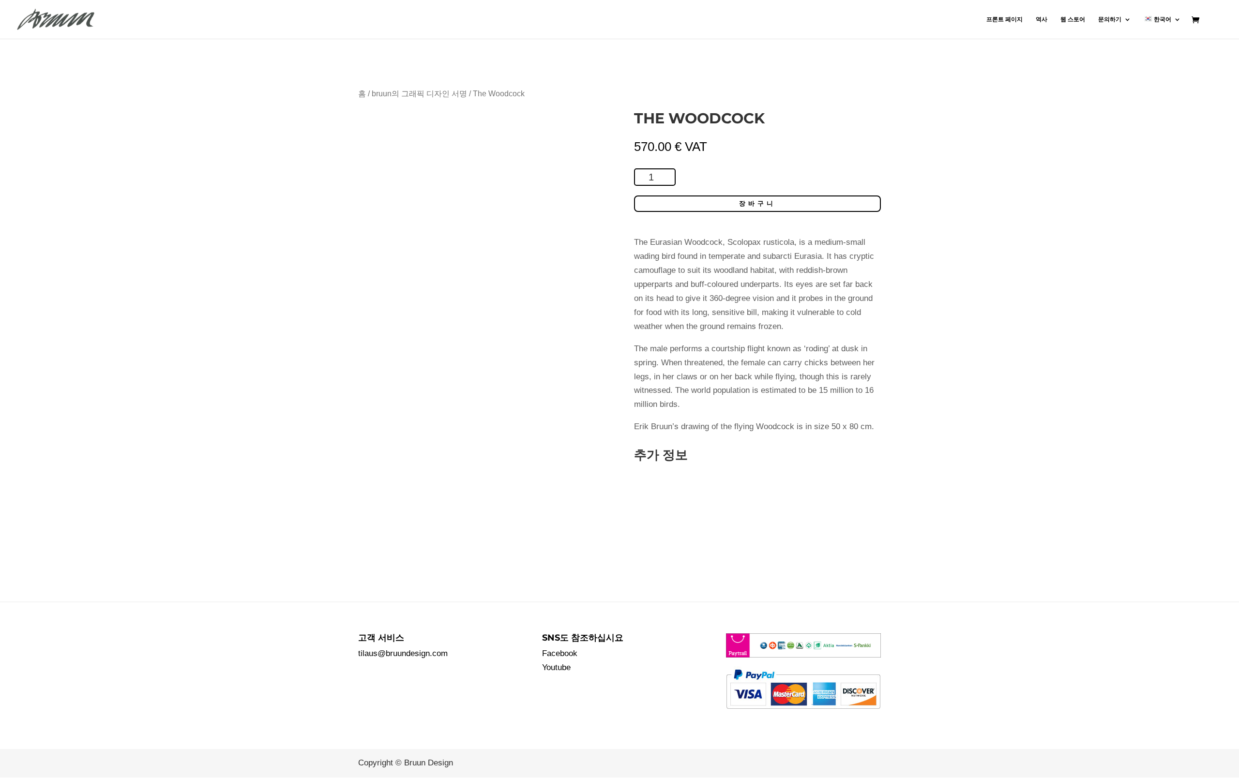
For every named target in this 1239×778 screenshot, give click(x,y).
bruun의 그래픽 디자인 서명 (419, 94)
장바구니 (757, 203)
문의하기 (1109, 19)
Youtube (556, 667)
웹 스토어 (1072, 19)
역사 (1041, 19)
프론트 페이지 (1004, 19)
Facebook (559, 653)
